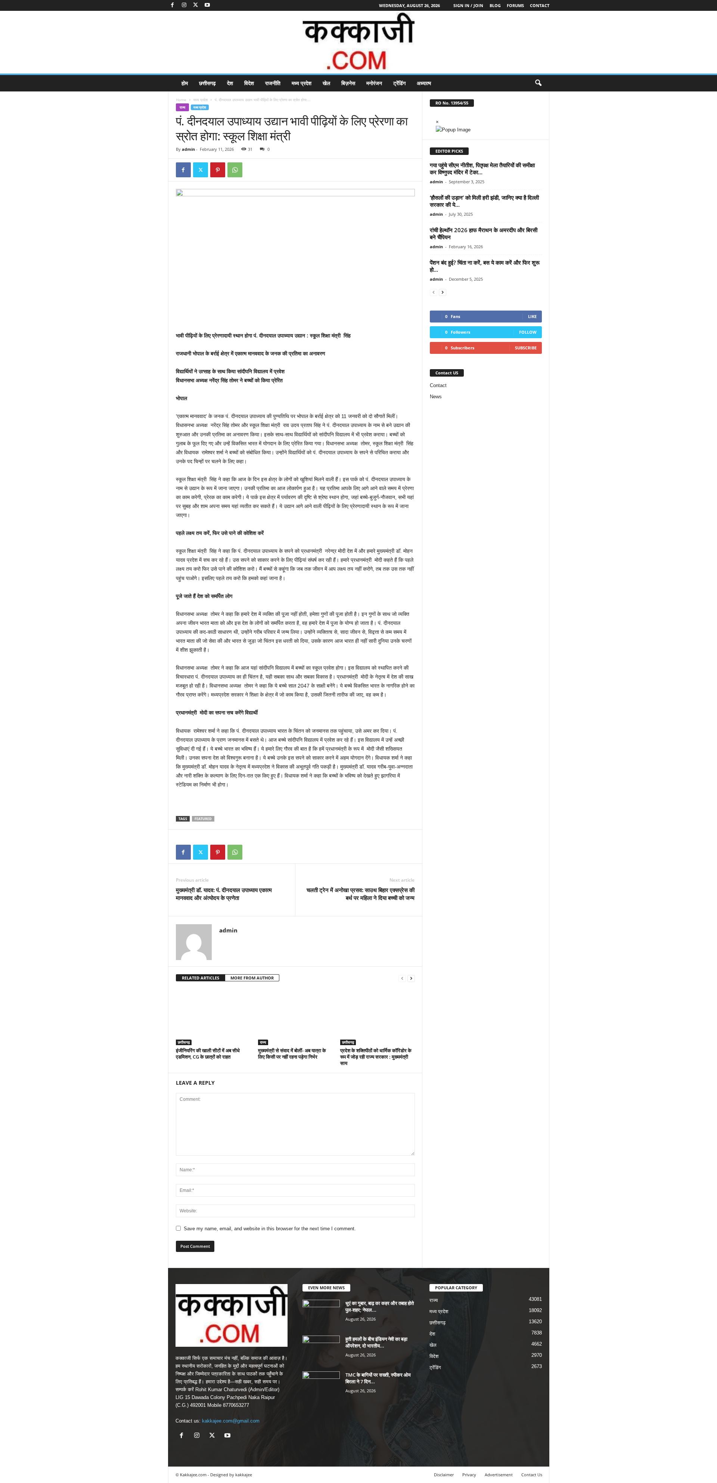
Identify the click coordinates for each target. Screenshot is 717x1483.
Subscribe (526, 348)
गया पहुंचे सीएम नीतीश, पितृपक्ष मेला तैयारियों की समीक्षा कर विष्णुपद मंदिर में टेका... (482, 168)
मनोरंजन (374, 83)
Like (532, 316)
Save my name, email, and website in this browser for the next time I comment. (270, 1228)
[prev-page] (402, 978)
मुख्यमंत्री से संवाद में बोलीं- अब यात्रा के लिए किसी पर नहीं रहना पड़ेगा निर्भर (292, 1053)
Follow (528, 332)
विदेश (249, 83)
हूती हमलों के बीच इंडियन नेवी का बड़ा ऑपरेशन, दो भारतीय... (376, 1342)
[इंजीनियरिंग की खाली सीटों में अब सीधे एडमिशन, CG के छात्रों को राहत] (213, 1017)
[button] (538, 83)
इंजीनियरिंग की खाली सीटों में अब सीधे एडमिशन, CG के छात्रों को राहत (208, 1053)
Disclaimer (444, 1474)
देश (230, 83)
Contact (539, 5)
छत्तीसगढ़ (207, 83)
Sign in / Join (468, 5)
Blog (495, 5)
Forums (515, 5)
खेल (326, 83)
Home (181, 99)
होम (184, 83)
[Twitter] (195, 5)
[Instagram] (184, 5)
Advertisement (499, 1474)
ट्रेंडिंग (399, 83)
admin (188, 149)
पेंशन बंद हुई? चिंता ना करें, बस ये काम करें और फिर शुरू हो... (485, 266)
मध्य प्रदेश (301, 83)
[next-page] (411, 978)
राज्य (182, 107)
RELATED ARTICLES (200, 978)
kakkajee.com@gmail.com (231, 1421)
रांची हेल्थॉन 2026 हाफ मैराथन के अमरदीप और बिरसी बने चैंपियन (483, 233)
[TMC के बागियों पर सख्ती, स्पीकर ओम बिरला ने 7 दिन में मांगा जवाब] (321, 1385)
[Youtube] (207, 5)
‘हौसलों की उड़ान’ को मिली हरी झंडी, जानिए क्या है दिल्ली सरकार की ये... (484, 201)
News (436, 396)
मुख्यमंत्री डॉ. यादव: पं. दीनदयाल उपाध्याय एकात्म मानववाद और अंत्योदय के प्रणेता (224, 893)
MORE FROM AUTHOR (252, 978)
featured (203, 818)
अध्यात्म (424, 83)
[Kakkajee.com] (358, 42)
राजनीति (272, 83)
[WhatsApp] (234, 169)
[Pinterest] (217, 169)
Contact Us (531, 1474)
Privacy (469, 1474)
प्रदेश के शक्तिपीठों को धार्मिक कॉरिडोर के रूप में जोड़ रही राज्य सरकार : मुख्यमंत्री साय (376, 1056)
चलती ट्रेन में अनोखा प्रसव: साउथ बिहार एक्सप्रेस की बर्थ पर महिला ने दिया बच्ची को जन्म (361, 893)
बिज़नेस (348, 83)
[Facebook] (172, 5)
